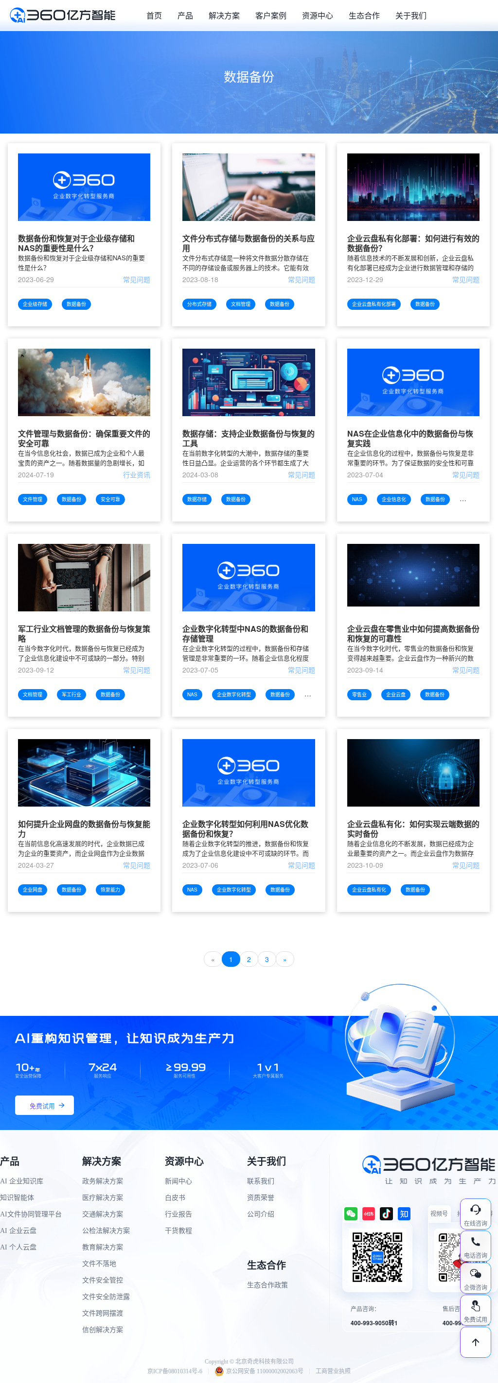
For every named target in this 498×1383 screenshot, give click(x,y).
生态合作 (364, 15)
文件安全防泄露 (106, 1296)
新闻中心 (178, 1181)
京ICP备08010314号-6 (174, 1371)
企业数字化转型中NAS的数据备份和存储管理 (245, 633)
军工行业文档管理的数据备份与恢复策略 (84, 633)
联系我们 (260, 1181)
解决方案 (224, 15)
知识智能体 (17, 1197)
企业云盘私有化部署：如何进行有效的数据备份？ (413, 243)
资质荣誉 (260, 1197)
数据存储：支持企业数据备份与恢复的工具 (248, 438)
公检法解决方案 (106, 1230)
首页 (154, 15)
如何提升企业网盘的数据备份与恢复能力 (84, 829)
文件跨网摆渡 (102, 1313)
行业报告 (178, 1214)
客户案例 (270, 15)
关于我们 (411, 15)
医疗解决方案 (102, 1197)
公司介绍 (260, 1214)
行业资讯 (136, 474)
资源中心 (317, 15)
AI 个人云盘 (18, 1247)
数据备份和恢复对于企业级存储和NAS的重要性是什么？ (76, 243)
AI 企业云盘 (18, 1230)
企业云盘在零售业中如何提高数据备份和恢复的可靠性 (413, 633)
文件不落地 (99, 1263)
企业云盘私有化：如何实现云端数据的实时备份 (413, 829)
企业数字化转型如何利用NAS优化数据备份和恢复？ (245, 829)
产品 (185, 15)
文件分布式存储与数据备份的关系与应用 (248, 243)
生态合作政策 (267, 1285)
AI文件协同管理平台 (31, 1214)
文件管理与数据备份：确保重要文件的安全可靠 (84, 438)
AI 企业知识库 (21, 1181)
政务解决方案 (102, 1181)
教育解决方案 (102, 1247)
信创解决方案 (102, 1329)
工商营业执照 (333, 1371)
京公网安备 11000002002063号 (264, 1371)
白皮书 (175, 1197)
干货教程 (178, 1230)
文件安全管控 (102, 1280)
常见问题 (136, 279)
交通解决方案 (102, 1214)
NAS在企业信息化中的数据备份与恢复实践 (410, 438)
